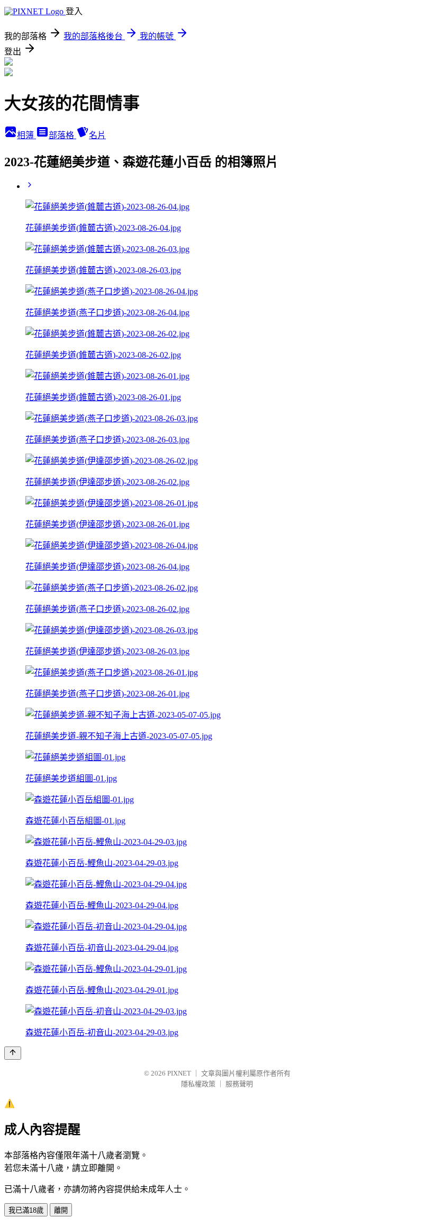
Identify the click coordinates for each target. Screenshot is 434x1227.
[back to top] (12, 1053)
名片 (97, 135)
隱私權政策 (198, 1084)
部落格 (62, 135)
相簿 (26, 135)
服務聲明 (239, 1084)
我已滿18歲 (25, 1210)
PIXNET (179, 1073)
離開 (61, 1210)
